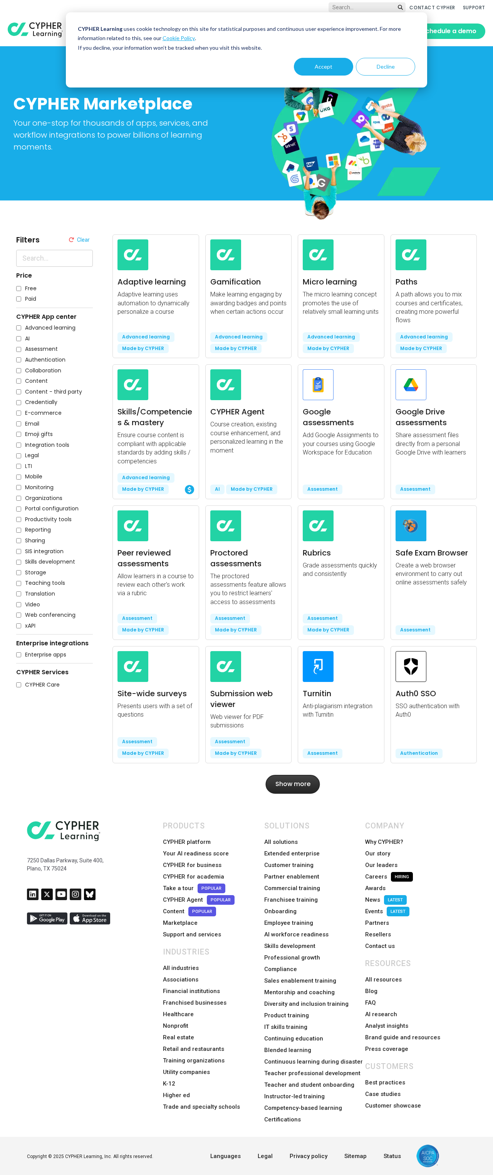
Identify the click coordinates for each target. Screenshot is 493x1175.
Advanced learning (50, 328)
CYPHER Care (42, 685)
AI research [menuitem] (381, 1014)
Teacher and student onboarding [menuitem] (309, 1084)
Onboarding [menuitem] (280, 911)
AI (27, 338)
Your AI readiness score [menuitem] (196, 853)
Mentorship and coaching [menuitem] (299, 992)
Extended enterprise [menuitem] (292, 853)
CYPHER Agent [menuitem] (197, 899)
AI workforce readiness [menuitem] (296, 934)
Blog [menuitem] (371, 991)
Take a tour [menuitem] (192, 888)
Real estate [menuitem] (178, 1037)
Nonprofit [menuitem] (175, 1025)
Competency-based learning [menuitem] (303, 1107)
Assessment (41, 349)
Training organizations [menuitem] (194, 1060)
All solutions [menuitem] (281, 841)
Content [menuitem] (187, 911)
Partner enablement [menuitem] (291, 876)
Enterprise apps (45, 654)
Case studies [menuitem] (383, 1094)
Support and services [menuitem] (192, 934)
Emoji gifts (39, 434)
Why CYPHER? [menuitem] (384, 841)
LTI (28, 466)
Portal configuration (52, 508)
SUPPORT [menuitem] (474, 7)
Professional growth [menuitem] (292, 957)
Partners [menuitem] (377, 922)
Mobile (33, 476)
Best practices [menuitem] (385, 1082)
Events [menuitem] (385, 911)
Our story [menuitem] (377, 853)
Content (36, 381)
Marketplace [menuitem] (180, 922)
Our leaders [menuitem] (381, 865)
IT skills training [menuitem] (285, 1026)
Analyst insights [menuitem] (386, 1025)
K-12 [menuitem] (169, 1083)
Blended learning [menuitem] (287, 1050)
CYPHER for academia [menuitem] (193, 876)
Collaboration (43, 370)
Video (32, 604)
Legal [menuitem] (265, 1156)
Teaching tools (45, 583)
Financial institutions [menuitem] (191, 991)
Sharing (35, 540)
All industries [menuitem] (181, 968)
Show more (292, 783)
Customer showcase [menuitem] (393, 1105)
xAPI (30, 626)
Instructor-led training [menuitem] (294, 1096)
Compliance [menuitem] (280, 969)
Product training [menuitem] (286, 1015)
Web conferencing (50, 615)
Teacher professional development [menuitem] (312, 1073)
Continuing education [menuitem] (293, 1038)
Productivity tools (48, 519)
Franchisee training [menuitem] (291, 899)
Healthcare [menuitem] (178, 1014)
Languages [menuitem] (225, 1156)
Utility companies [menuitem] (186, 1072)
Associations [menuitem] (180, 979)
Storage (35, 572)
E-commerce (43, 413)
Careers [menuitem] (387, 876)
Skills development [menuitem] (289, 946)
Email (32, 424)
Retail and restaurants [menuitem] (193, 1048)
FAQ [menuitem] (370, 1002)
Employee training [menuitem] (288, 922)
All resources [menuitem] (383, 979)
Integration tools (47, 445)
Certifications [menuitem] (282, 1119)
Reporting (38, 530)
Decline (386, 66)
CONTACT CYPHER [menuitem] (432, 7)
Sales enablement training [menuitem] (300, 980)
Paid (30, 299)
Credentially (41, 402)
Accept (323, 66)
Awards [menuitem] (375, 888)
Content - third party (53, 392)
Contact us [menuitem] (380, 946)
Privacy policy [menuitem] (308, 1156)
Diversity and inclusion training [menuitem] (306, 1003)
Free (31, 288)
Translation (40, 594)
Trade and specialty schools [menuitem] (201, 1106)
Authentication (45, 360)
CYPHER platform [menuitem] (187, 841)
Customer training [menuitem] (289, 865)
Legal (32, 455)
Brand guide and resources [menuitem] (402, 1037)
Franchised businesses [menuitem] (194, 1002)
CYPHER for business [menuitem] (192, 865)
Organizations (43, 498)
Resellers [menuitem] (378, 934)
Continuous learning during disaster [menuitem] (313, 1061)
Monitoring (39, 487)
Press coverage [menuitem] (386, 1048)
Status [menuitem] (392, 1156)
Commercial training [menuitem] (292, 888)
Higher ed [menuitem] (176, 1095)
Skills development (50, 562)
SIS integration (44, 551)
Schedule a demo (449, 31)
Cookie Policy (179, 38)
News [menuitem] (384, 899)
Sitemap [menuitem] (355, 1156)
